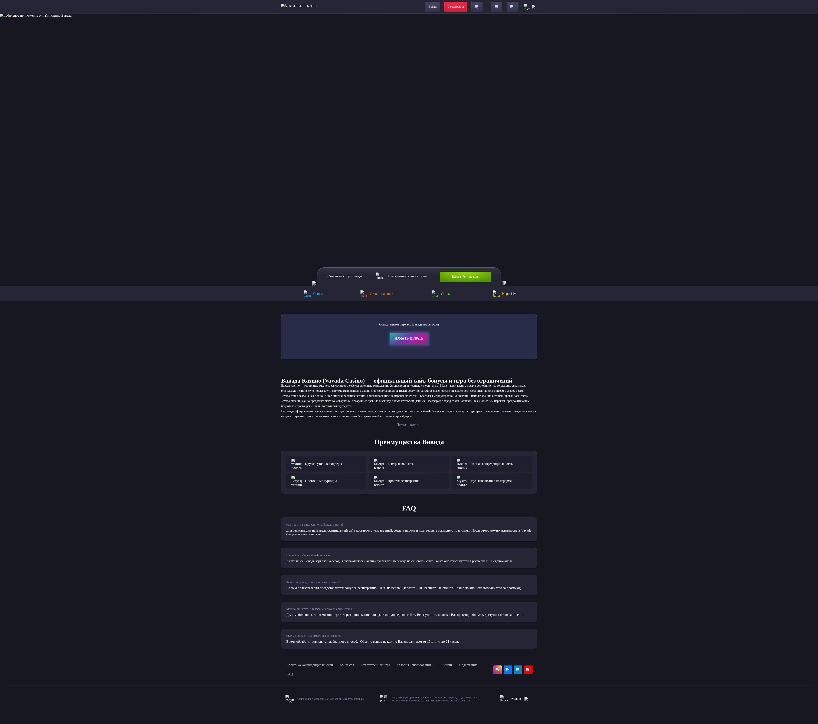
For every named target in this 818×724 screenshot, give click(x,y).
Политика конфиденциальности (309, 665)
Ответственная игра (375, 665)
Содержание (468, 665)
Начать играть (409, 338)
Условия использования (414, 665)
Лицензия (445, 665)
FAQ (289, 674)
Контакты (347, 665)
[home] (299, 7)
